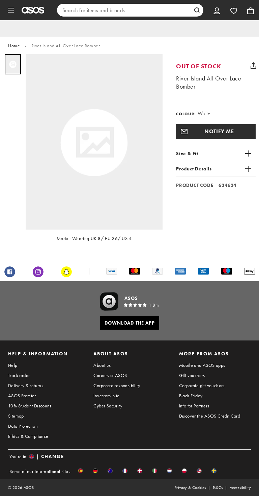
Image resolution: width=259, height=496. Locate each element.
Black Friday (191, 396)
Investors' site (106, 396)
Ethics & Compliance (28, 436)
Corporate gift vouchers (202, 385)
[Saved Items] (233, 10)
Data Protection (23, 426)
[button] (216, 131)
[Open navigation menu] (11, 10)
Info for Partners (194, 406)
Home (14, 46)
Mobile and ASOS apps (202, 365)
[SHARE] (253, 65)
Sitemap (16, 416)
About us (102, 365)
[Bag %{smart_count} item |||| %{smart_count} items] (250, 10)
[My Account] (216, 10)
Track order (19, 375)
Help (13, 365)
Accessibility (240, 488)
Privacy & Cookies (190, 488)
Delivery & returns (25, 385)
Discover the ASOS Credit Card (209, 416)
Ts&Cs (218, 488)
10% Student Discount (29, 406)
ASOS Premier (22, 396)
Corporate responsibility (116, 385)
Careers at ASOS (110, 375)
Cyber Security (107, 406)
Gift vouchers (192, 375)
